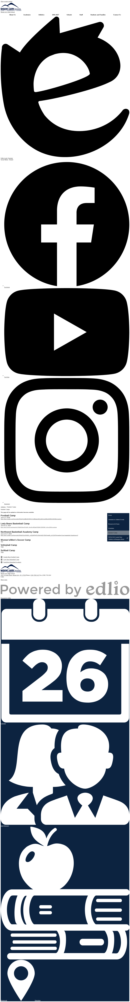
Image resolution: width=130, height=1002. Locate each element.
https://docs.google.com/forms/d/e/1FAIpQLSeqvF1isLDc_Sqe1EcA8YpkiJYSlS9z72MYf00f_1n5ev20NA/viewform (29, 527)
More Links (4, 580)
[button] (12, 15)
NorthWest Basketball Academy (12, 562)
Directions (38, 1000)
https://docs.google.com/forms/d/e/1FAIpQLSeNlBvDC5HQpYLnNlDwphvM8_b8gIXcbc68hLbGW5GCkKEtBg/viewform (31, 519)
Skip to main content (6, 1)
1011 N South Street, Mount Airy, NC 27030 (13, 575)
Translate (10, 158)
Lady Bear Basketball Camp (11, 559)
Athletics (3, 507)
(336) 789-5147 (35, 575)
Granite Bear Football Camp (11, 557)
